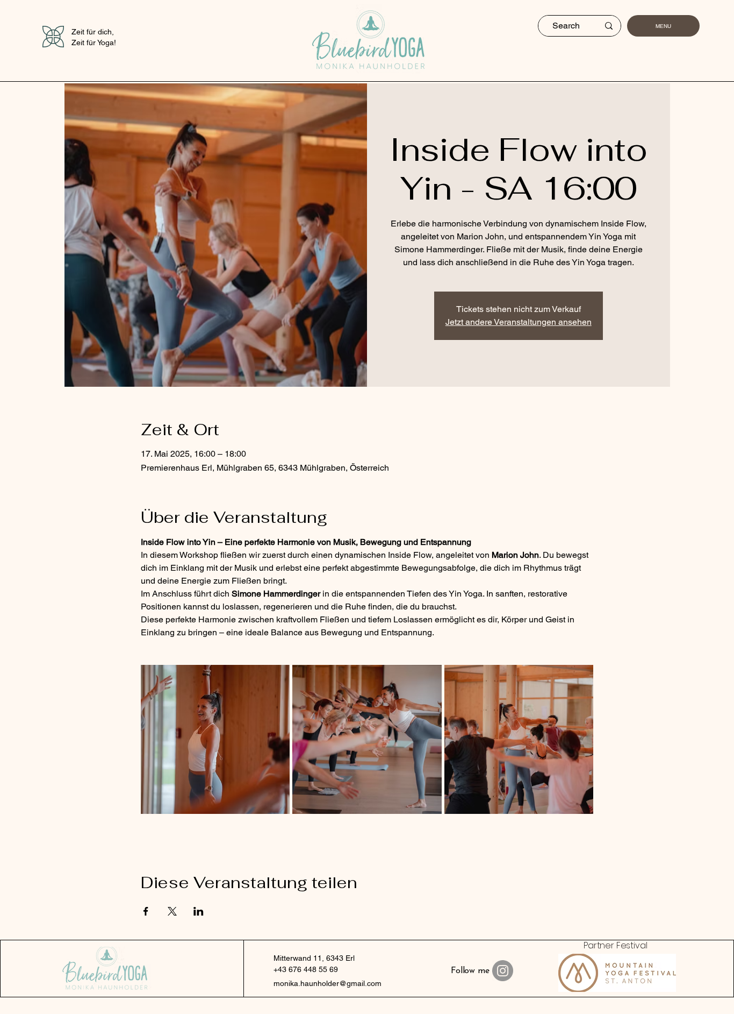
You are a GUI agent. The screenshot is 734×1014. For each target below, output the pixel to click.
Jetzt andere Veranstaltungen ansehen (518, 322)
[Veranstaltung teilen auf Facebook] (146, 911)
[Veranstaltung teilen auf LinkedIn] (198, 911)
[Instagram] (502, 970)
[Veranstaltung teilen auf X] (172, 911)
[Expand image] (215, 739)
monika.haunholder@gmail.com (328, 983)
